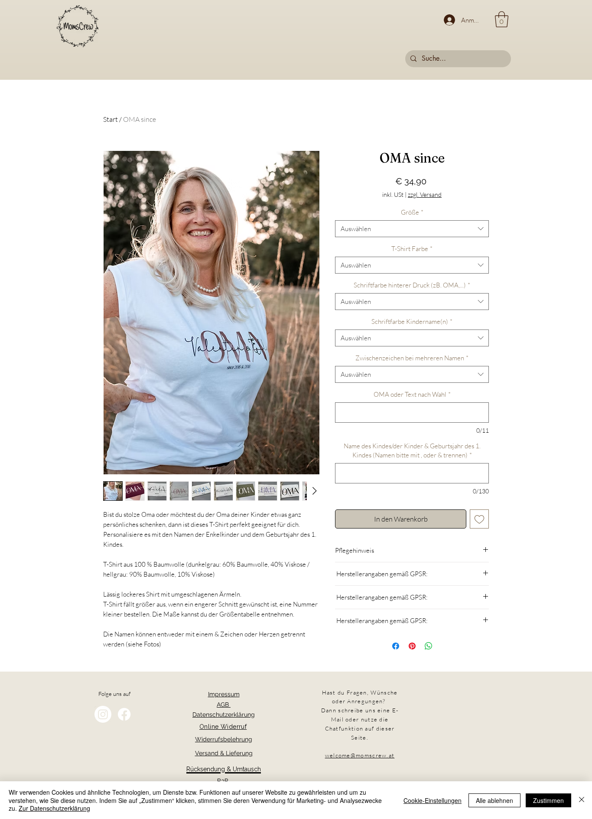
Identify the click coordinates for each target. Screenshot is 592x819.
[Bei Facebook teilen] (395, 646)
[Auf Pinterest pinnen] (412, 646)
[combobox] (412, 228)
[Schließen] (581, 800)
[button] (501, 19)
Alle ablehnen (494, 800)
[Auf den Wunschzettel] (479, 519)
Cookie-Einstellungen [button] (432, 800)
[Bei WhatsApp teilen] (428, 646)
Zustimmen (548, 800)
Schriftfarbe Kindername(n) (411, 321)
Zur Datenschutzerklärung (54, 808)
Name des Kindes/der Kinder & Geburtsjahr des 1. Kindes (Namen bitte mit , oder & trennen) (412, 450)
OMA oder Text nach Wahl (412, 394)
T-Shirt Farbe (412, 249)
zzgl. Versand (425, 194)
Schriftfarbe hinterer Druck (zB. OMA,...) (412, 285)
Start (110, 119)
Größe (412, 212)
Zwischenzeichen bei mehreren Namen (411, 358)
